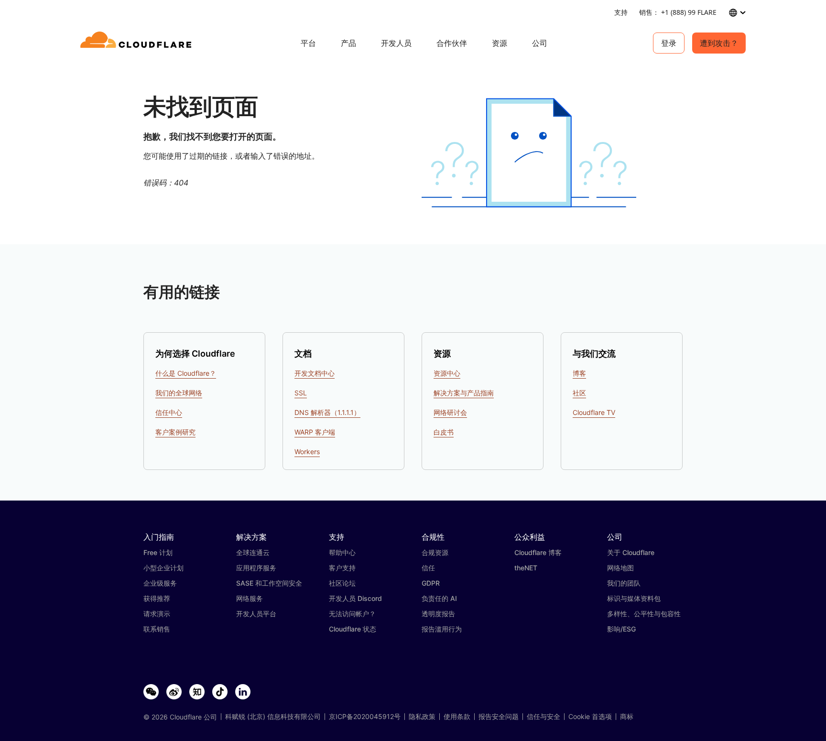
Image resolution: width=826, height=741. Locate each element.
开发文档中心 (314, 373)
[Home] (137, 43)
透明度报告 (438, 614)
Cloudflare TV (594, 412)
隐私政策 (422, 716)
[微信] (151, 692)
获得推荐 (156, 598)
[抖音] (220, 692)
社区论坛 (342, 583)
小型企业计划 (163, 568)
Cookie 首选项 (590, 716)
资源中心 (447, 373)
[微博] (174, 692)
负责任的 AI (439, 598)
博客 (579, 373)
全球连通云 (253, 552)
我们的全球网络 (178, 393)
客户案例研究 (175, 432)
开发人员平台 (256, 614)
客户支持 (342, 568)
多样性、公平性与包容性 (644, 614)
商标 (626, 716)
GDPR (431, 583)
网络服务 (249, 598)
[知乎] (197, 692)
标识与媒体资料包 (634, 598)
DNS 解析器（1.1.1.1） (327, 412)
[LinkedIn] (242, 692)
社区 (579, 393)
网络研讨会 (450, 412)
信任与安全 (543, 716)
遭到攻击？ (719, 43)
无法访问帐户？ (352, 614)
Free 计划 (158, 552)
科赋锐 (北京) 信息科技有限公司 (273, 716)
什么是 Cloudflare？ (185, 373)
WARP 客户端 (314, 432)
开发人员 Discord (355, 598)
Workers (307, 451)
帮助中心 (342, 552)
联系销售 (156, 629)
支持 (621, 12)
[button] (529, 153)
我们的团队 (624, 583)
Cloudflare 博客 (538, 552)
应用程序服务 (256, 568)
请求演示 (156, 614)
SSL (300, 393)
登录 (668, 43)
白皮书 (444, 432)
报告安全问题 (498, 716)
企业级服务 (160, 583)
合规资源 (435, 552)
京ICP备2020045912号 (365, 716)
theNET (525, 568)
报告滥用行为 (442, 629)
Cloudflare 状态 (352, 629)
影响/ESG (621, 629)
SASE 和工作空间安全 (269, 583)
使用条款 (457, 716)
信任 (428, 568)
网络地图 (620, 568)
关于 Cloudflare (630, 552)
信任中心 (168, 412)
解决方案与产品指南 (464, 393)
